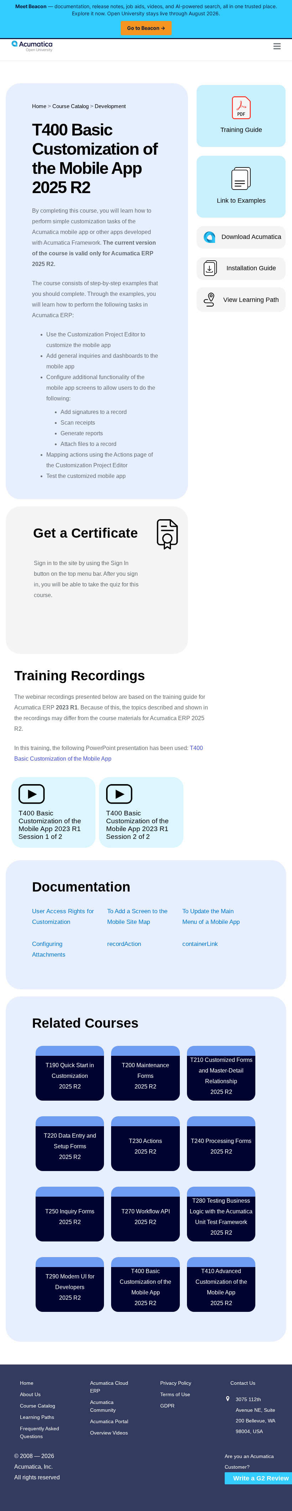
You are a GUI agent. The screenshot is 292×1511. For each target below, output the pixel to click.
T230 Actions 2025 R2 (145, 1146)
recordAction (124, 944)
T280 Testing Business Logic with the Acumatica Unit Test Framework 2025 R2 (221, 1217)
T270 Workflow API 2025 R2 (145, 1216)
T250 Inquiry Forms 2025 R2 (69, 1216)
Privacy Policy (175, 1383)
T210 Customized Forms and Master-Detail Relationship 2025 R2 (221, 1076)
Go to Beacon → (146, 28)
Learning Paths (37, 1417)
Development (110, 106)
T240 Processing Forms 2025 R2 (221, 1146)
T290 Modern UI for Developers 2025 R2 (70, 1287)
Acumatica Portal (109, 1421)
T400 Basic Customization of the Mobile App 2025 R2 (145, 1287)
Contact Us (242, 1383)
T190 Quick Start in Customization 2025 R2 (70, 1076)
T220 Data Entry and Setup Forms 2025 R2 (70, 1146)
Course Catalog (70, 106)
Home (39, 106)
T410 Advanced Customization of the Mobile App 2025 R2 (221, 1287)
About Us (30, 1394)
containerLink (200, 944)
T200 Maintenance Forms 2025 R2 (145, 1076)
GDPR (167, 1406)
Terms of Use (175, 1394)
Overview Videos (109, 1433)
